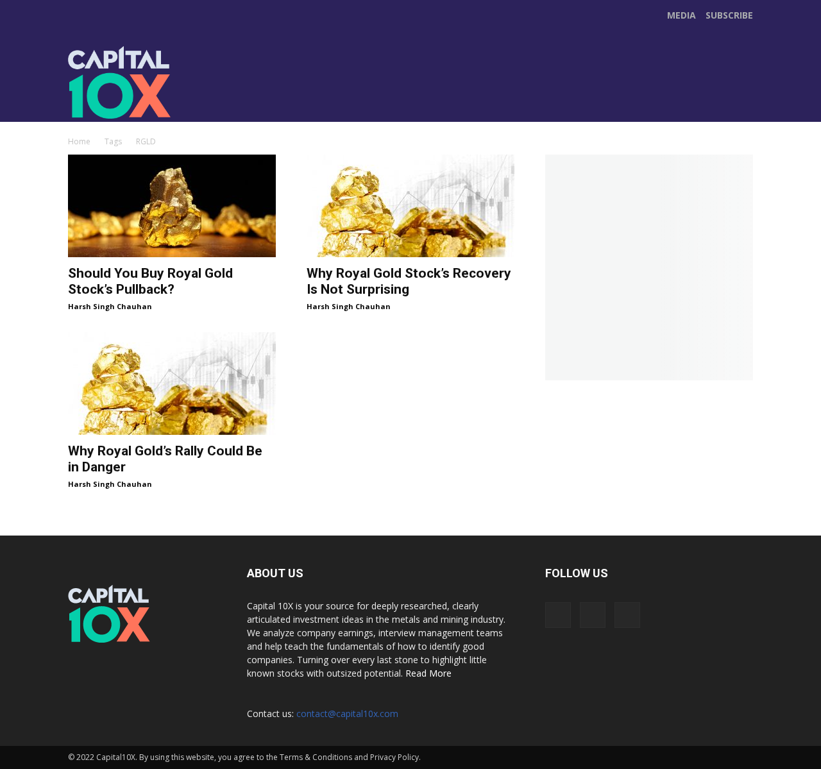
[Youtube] (365, 95)
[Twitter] (338, 95)
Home (79, 141)
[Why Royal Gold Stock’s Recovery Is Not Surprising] (410, 206)
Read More (428, 673)
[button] (741, 106)
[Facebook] (311, 95)
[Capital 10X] (156, 82)
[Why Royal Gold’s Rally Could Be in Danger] (172, 383)
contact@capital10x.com (347, 713)
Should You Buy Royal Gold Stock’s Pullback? (150, 281)
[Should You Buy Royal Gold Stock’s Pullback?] (172, 206)
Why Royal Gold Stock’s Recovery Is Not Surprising (409, 281)
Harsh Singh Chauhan (110, 306)
